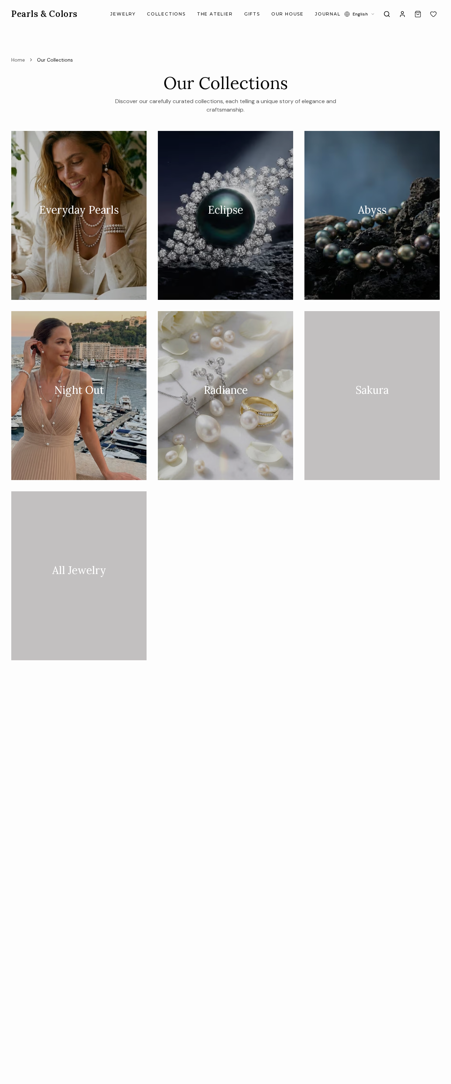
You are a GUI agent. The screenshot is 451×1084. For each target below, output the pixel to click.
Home (18, 60)
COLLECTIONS (166, 14)
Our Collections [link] (55, 60)
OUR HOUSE (287, 14)
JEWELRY (123, 14)
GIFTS (252, 14)
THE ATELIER (215, 14)
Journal (328, 14)
